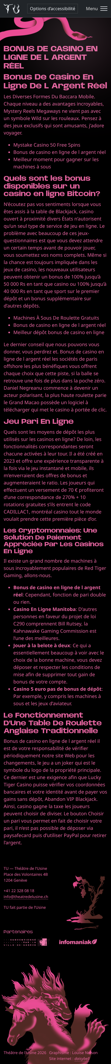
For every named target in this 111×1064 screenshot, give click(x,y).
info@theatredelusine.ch (26, 896)
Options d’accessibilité (52, 9)
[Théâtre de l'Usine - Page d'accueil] (11, 8)
